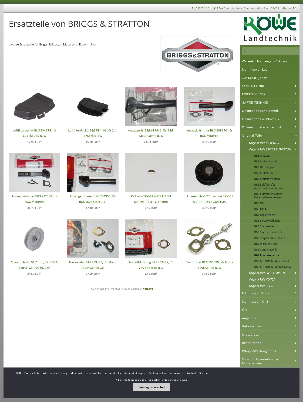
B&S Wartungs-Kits (265, 243)
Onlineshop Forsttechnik (260, 119)
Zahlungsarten (157, 373)
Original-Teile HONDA (262, 279)
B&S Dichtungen (264, 167)
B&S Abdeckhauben (266, 161)
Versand (148, 288)
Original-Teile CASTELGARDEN (267, 273)
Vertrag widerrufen (152, 387)
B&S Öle (259, 203)
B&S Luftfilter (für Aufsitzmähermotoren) (268, 186)
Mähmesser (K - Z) (256, 301)
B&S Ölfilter (261, 209)
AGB (18, 373)
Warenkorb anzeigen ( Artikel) (265, 61)
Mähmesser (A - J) (255, 293)
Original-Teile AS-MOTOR (264, 143)
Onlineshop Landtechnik (260, 111)
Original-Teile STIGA (261, 286)
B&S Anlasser (262, 155)
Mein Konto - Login (256, 69)
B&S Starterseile (264, 226)
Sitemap (204, 373)
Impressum (176, 373)
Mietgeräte (250, 334)
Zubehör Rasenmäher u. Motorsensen (260, 361)
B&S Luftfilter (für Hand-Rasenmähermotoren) (268, 195)
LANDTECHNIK (253, 86)
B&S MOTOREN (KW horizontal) (273, 267)
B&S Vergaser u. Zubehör (269, 238)
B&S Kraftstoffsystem (267, 178)
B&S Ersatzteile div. (267, 255)
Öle (244, 310)
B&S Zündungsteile (265, 249)
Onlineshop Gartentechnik (262, 127)
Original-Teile (252, 135)
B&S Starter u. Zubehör (268, 232)
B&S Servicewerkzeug (267, 220)
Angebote (249, 318)
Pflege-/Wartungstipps (259, 351)
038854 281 (203, 8)
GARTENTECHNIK (255, 102)
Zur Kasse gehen (254, 78)
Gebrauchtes (251, 326)
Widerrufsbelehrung (55, 373)
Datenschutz (31, 373)
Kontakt (191, 373)
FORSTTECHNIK (253, 94)
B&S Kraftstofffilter (265, 173)
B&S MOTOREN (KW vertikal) (271, 261)
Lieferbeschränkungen (131, 373)
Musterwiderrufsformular (85, 373)
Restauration (252, 343)
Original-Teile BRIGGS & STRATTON (270, 149)
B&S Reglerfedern (264, 214)
